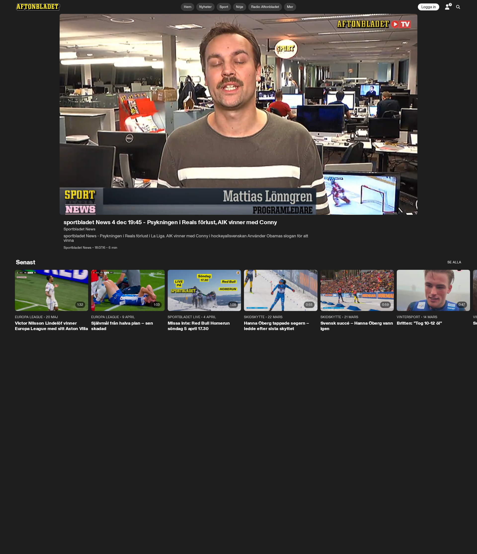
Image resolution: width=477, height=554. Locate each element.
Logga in (428, 7)
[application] (238, 114)
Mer (290, 7)
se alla (454, 262)
